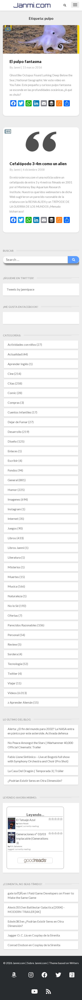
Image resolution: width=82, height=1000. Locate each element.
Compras (14, 402)
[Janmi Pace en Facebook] (44, 972)
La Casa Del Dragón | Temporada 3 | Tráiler (36, 771)
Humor (12, 489)
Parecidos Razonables (22, 625)
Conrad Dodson (18, 945)
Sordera (13, 654)
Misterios (14, 567)
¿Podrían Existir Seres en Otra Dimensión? (35, 780)
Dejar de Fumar (18, 422)
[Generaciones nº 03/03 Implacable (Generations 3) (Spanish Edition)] (11, 838)
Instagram (14, 509)
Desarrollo (15, 431)
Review (12, 644)
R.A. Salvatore (16, 846)
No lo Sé (13, 605)
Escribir (13, 460)
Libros (12, 538)
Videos (12, 693)
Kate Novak (23, 823)
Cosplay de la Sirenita (46, 935)
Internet (13, 518)
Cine (11, 373)
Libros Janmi (16, 547)
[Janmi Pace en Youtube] (34, 989)
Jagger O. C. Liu (18, 935)
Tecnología (15, 664)
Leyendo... (35, 814)
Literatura (14, 557)
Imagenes (14, 499)
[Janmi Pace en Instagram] (31, 972)
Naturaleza (15, 596)
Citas (11, 383)
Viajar (11, 683)
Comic (12, 393)
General (13, 480)
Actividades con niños (22, 344)
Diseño (12, 441)
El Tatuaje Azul (25, 820)
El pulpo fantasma (25, 61)
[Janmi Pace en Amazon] (14, 972)
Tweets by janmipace (20, 289)
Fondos (12, 470)
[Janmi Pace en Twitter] (58, 972)
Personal (13, 635)
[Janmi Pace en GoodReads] (72, 972)
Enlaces (13, 451)
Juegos (12, 528)
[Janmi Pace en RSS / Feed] (48, 989)
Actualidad (15, 354)
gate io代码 (15, 893)
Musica (12, 586)
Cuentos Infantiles (19, 412)
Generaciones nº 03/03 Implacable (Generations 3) (32, 838)
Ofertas (13, 615)
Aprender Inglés (18, 364)
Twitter (13, 673)
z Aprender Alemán (20, 702)
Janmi (17, 67)
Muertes (13, 577)
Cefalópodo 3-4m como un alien (38, 163)
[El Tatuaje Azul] (11, 825)
